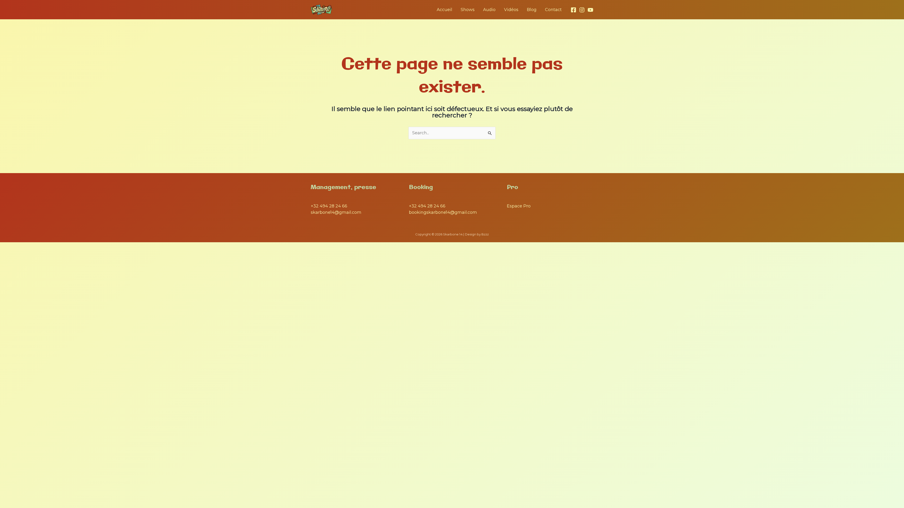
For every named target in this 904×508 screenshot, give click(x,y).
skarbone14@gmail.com (336, 212)
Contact (553, 9)
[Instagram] (582, 10)
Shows (468, 9)
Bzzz (485, 234)
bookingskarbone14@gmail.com (443, 212)
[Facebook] (573, 10)
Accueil (444, 9)
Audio (489, 9)
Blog (532, 9)
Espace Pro (519, 206)
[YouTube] (590, 10)
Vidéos (511, 9)
